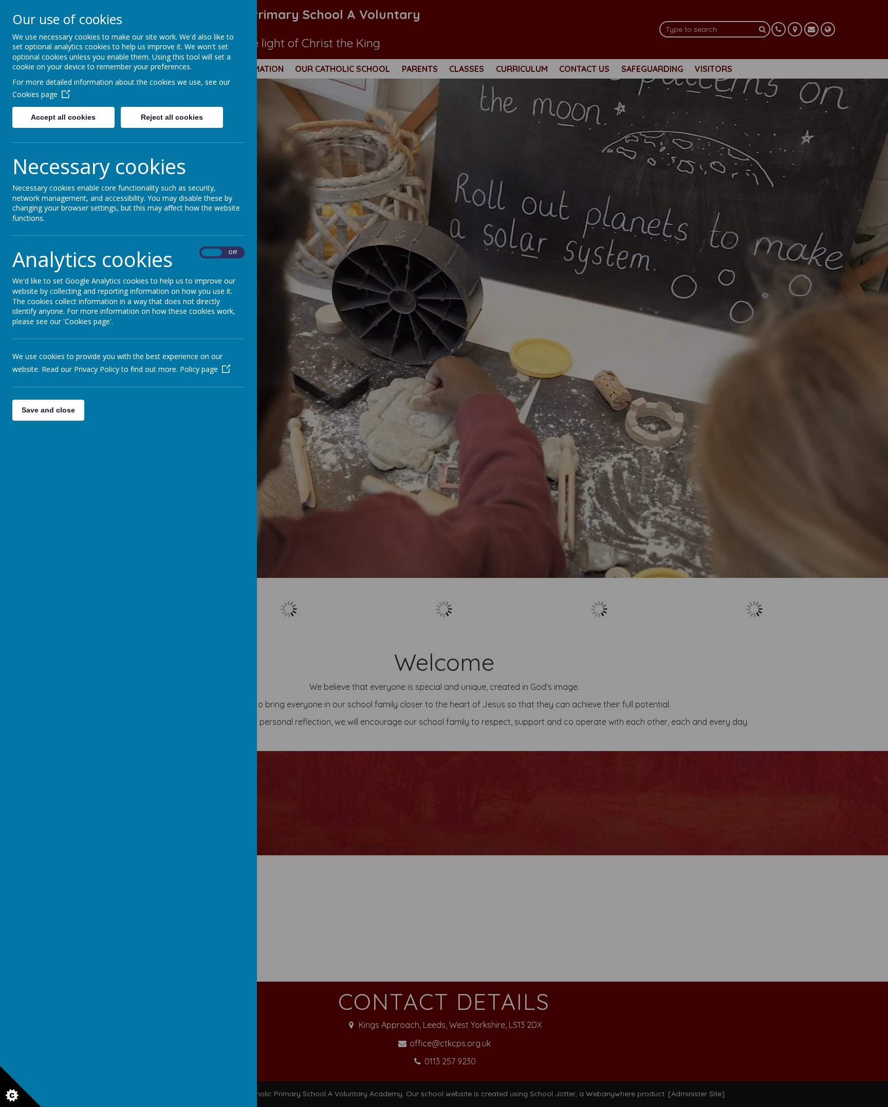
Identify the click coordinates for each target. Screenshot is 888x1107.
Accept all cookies (63, 117)
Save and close (48, 410)
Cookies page (35, 94)
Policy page (199, 369)
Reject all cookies (172, 117)
